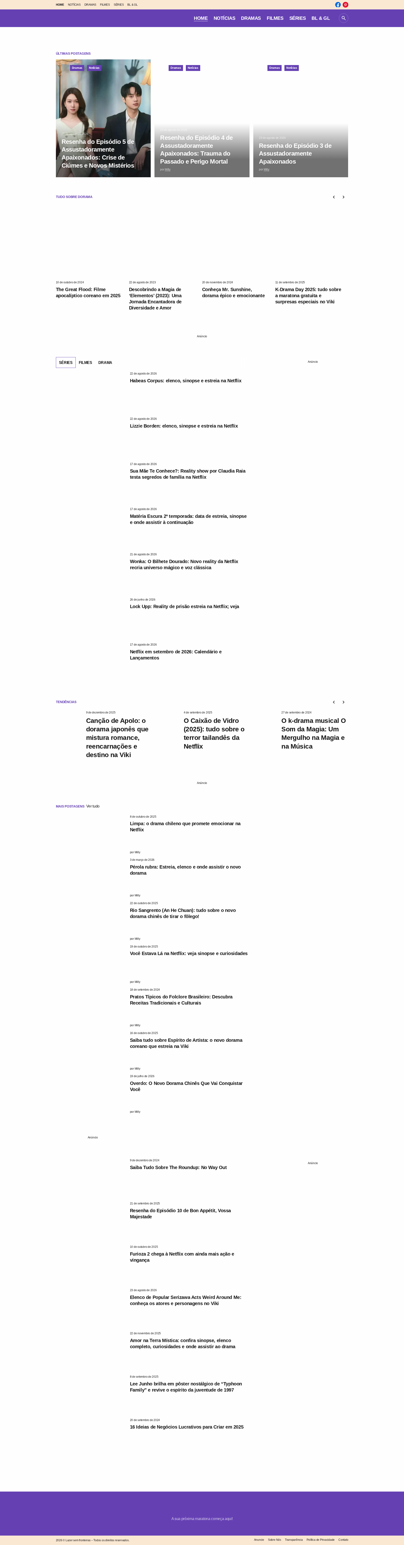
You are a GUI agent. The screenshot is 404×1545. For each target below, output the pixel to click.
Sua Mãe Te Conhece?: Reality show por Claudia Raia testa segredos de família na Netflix (188, 474)
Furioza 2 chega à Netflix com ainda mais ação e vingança (182, 1257)
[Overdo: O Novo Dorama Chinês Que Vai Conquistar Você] (91, 1094)
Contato (343, 1539)
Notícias (94, 68)
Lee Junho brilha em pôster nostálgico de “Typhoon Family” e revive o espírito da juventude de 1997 (186, 1387)
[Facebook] (338, 4)
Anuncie (259, 1539)
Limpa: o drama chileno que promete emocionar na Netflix (185, 826)
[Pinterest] (345, 4)
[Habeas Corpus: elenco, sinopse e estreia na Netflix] (91, 391)
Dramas (77, 68)
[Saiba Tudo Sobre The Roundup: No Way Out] (91, 1178)
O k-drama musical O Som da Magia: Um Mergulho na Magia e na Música (313, 733)
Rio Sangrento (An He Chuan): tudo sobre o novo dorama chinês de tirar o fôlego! (183, 913)
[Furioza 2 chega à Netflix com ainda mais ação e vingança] (91, 1265)
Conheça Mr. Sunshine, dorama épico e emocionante (233, 292)
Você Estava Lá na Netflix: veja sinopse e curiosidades (189, 953)
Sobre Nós (274, 1539)
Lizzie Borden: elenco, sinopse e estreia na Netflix (184, 425)
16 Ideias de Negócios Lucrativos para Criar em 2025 (187, 1427)
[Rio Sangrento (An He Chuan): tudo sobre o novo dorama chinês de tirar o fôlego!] (91, 921)
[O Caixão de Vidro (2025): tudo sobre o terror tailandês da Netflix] (167, 730)
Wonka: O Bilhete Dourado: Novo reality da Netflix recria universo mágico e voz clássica (184, 564)
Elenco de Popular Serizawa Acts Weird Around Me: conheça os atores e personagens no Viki (186, 1300)
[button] (343, 18)
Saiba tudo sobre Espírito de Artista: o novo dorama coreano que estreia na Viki (186, 1043)
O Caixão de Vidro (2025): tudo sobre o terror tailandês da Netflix (214, 733)
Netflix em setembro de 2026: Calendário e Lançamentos (176, 654)
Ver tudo (93, 806)
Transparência (294, 1539)
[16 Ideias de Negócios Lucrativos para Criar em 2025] (91, 1438)
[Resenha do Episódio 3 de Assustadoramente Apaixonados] (300, 118)
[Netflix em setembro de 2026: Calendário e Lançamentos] (91, 662)
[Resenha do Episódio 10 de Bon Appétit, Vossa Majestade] (91, 1221)
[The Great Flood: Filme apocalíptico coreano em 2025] (92, 242)
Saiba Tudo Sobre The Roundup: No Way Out (178, 1167)
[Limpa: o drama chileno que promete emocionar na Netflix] (91, 834)
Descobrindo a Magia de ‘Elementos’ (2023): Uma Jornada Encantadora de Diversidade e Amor (155, 298)
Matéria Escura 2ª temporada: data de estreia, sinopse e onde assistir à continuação (188, 519)
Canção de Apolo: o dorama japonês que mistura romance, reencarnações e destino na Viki (117, 738)
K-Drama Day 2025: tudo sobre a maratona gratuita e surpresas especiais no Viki (308, 295)
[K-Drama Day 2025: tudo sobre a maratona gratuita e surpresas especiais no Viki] (311, 242)
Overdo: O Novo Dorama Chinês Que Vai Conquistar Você (186, 1086)
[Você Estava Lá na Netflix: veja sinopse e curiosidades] (91, 964)
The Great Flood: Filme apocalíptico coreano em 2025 (88, 292)
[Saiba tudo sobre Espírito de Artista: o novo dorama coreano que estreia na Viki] (91, 1051)
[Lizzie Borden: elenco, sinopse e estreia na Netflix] (91, 437)
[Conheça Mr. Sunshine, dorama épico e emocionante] (238, 242)
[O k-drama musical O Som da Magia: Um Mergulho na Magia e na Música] (264, 730)
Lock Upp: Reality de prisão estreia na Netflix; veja (184, 606)
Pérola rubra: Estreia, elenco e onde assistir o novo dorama (185, 870)
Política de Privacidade (321, 1539)
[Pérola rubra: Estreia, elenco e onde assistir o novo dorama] (91, 878)
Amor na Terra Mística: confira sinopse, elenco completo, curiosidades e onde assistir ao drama (182, 1343)
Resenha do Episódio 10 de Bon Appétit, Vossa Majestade (180, 1213)
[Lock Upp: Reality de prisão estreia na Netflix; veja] (91, 617)
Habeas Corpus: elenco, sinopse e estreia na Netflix (186, 380)
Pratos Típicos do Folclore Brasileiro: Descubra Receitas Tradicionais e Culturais (181, 999)
